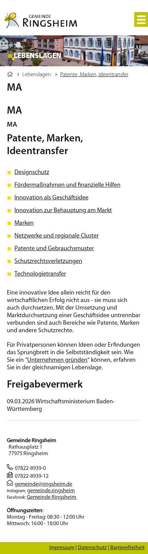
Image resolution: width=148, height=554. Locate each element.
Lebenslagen (36, 75)
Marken (24, 223)
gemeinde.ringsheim (51, 491)
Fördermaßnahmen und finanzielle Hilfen (67, 185)
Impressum (61, 548)
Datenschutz (92, 548)
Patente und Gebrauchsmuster (54, 249)
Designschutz (31, 173)
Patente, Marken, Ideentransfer (94, 75)
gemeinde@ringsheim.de (43, 484)
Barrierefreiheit (127, 548)
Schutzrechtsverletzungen (48, 261)
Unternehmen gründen (57, 360)
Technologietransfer (40, 274)
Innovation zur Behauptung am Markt (63, 211)
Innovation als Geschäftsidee (51, 198)
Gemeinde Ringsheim (52, 497)
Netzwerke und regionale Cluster (56, 236)
